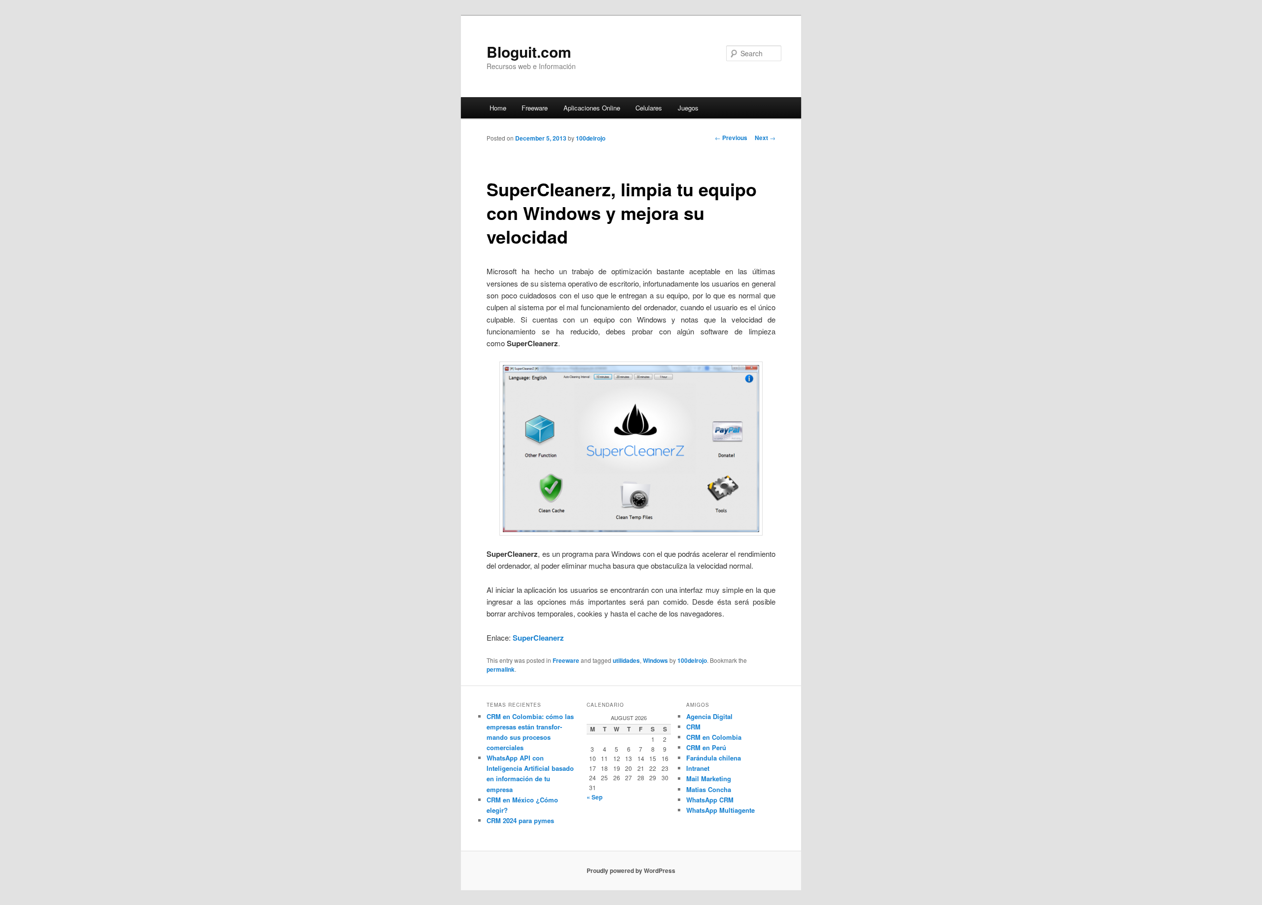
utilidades (626, 660)
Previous (731, 137)
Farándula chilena (713, 757)
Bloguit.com (529, 51)
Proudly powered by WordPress (631, 870)
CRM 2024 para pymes (520, 820)
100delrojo (590, 138)
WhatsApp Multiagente (720, 810)
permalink (501, 669)
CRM (693, 726)
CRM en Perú (706, 747)
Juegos (688, 107)
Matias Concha (708, 789)
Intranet (697, 768)
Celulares (648, 107)
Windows (655, 660)
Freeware (535, 107)
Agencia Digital (709, 716)
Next (765, 137)
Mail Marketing (708, 778)
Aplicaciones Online (591, 107)
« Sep (594, 797)
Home (498, 107)
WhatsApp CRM (710, 799)
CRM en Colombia (713, 737)
